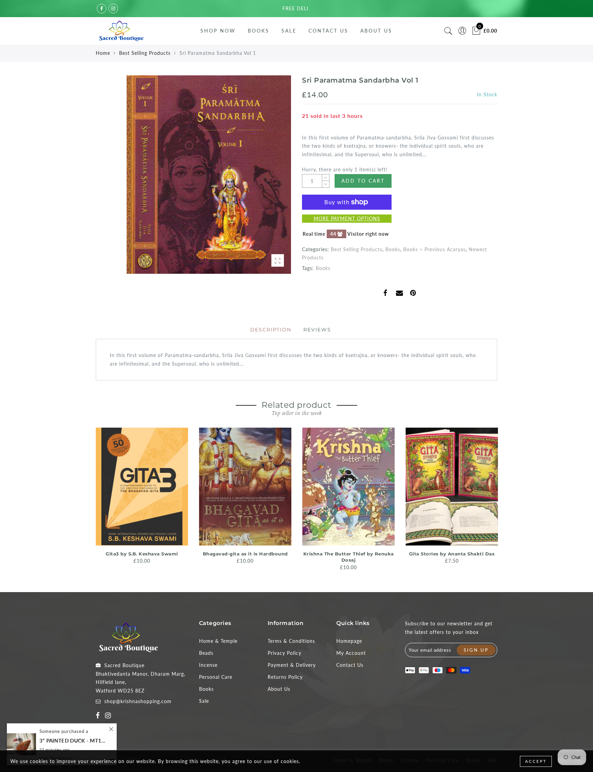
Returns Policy (285, 677)
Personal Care (215, 677)
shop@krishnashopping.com (138, 701)
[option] (142, 496)
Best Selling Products (145, 53)
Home (103, 53)
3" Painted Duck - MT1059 (73, 741)
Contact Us (328, 31)
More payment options (347, 218)
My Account (351, 653)
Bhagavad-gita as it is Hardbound (245, 553)
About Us (376, 31)
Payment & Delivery (292, 665)
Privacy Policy (284, 653)
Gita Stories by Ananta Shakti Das (452, 553)
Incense (208, 665)
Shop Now (218, 31)
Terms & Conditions (291, 641)
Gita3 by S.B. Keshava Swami (142, 553)
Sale (288, 31)
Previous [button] (91, 498)
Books (258, 31)
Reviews (317, 330)
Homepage (349, 641)
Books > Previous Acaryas (434, 249)
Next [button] (493, 498)
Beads (206, 653)
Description (270, 330)
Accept (536, 761)
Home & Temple (218, 641)
